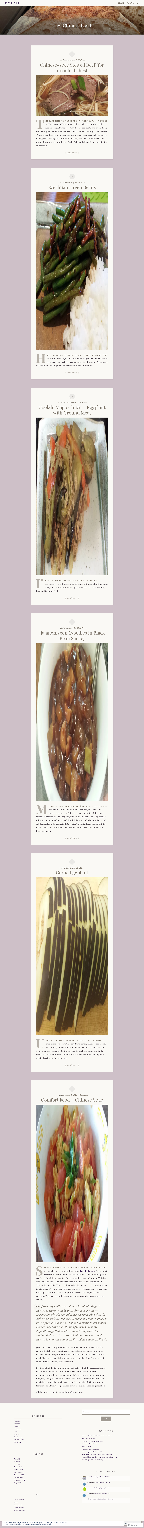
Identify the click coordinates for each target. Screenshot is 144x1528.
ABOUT (130, 3)
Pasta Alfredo (86, 1446)
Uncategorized (19, 1439)
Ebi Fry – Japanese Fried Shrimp (92, 1460)
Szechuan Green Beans (72, 187)
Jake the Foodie (87, 1271)
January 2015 (18, 1469)
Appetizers (17, 1421)
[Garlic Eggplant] (72, 1037)
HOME (121, 3)
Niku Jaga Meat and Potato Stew (92, 1441)
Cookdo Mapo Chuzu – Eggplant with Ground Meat (72, 410)
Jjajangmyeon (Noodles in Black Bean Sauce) (72, 635)
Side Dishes (18, 1437)
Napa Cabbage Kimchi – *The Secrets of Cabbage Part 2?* (101, 1457)
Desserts (17, 1423)
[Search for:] (137, 2)
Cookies (18, 1429)
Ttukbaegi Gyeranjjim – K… (102, 1488)
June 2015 (17, 1459)
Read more (72, 152)
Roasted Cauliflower (88, 1438)
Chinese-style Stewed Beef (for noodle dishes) (72, 67)
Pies (16, 1431)
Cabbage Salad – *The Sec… (106, 1499)
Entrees (16, 1434)
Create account (19, 1499)
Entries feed (18, 1505)
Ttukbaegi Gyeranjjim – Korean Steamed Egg (97, 1454)
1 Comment (83, 1095)
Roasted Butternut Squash (90, 1449)
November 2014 (19, 1475)
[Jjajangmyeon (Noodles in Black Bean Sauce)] (72, 802)
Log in (16, 1502)
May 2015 (17, 1461)
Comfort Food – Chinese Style (72, 1099)
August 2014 (18, 1483)
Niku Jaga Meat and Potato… (102, 1476)
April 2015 (17, 1464)
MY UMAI (12, 2)
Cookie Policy (47, 1524)
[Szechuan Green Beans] (72, 351)
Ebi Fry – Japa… (91, 1499)
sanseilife (89, 1476)
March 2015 (18, 1467)
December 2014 (19, 1472)
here (66, 1058)
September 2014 (19, 1480)
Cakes (17, 1426)
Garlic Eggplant (72, 872)
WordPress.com (19, 1510)
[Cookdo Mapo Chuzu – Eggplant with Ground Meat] (72, 577)
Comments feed (19, 1507)
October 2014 (18, 1477)
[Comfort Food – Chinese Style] (72, 1264)
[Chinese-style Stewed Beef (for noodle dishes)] (72, 117)
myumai (89, 1488)
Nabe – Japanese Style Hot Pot (92, 1452)
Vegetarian (17, 1442)
